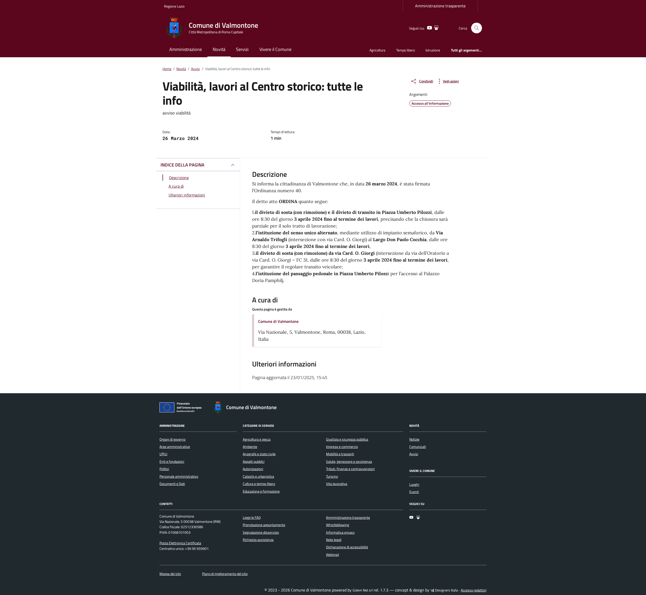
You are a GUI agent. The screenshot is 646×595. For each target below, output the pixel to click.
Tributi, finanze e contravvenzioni (350, 469)
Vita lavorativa (336, 484)
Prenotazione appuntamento (264, 525)
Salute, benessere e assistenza (349, 461)
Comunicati (417, 446)
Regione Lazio (174, 6)
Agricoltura (377, 50)
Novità (219, 49)
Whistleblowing (337, 525)
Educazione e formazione (261, 491)
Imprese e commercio (342, 446)
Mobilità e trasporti (340, 454)
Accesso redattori (474, 590)
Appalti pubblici (253, 461)
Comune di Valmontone (278, 321)
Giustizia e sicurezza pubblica (347, 439)
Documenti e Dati (172, 484)
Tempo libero (405, 50)
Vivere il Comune (275, 49)
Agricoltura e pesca (257, 439)
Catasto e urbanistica (258, 476)
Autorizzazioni (253, 469)
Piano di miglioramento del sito (225, 574)
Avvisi (413, 454)
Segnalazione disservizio (261, 532)
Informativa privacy (340, 532)
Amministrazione (185, 49)
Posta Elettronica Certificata (180, 543)
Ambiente (250, 446)
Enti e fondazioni (171, 461)
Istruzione (432, 50)
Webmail (332, 554)
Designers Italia (446, 590)
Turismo (332, 476)
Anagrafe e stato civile (259, 454)
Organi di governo (172, 439)
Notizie (414, 439)
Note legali (333, 540)
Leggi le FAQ (252, 517)
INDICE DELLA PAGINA (182, 164)
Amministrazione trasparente (440, 6)
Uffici (163, 454)
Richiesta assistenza (258, 540)
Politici (164, 469)
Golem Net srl (363, 590)
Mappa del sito (170, 574)
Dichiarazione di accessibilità (347, 547)
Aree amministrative (174, 446)
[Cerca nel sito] (476, 28)
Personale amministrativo (178, 476)
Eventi (414, 492)
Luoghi (414, 484)
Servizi (242, 49)
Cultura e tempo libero (259, 484)
